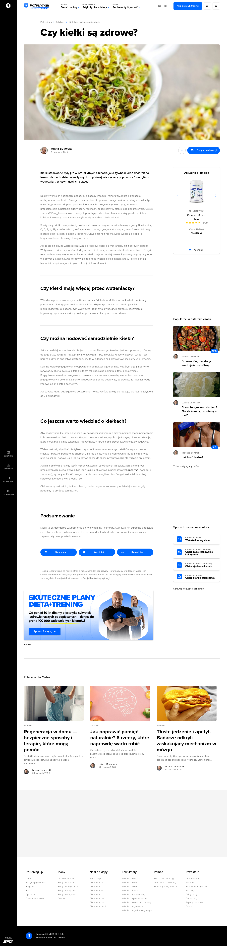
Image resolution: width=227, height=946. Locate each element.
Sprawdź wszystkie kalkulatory (188, 588)
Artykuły (60, 22)
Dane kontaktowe (35, 898)
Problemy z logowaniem (166, 886)
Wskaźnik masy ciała (197, 539)
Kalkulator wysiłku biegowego (137, 910)
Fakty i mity (191, 894)
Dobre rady (191, 898)
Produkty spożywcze (196, 886)
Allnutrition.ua (97, 902)
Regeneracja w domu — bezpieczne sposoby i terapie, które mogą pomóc (50, 741)
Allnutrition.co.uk (98, 906)
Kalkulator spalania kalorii (134, 898)
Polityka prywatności (36, 882)
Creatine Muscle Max (196, 217)
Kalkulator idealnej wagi (134, 894)
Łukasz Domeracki (41, 770)
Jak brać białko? (192, 457)
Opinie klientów (66, 878)
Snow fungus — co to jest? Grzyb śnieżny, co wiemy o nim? (199, 411)
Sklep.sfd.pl (95, 878)
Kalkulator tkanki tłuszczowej (136, 902)
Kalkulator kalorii (130, 890)
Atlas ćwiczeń (193, 878)
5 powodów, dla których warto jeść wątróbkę (197, 363)
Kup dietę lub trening (188, 5)
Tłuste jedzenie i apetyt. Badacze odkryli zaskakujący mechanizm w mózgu (186, 741)
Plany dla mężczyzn (68, 886)
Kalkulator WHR (129, 886)
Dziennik (8, 456)
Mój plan (8, 469)
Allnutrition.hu (97, 898)
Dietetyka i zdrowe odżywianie (84, 22)
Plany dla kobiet (66, 882)
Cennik (61, 898)
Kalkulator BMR (129, 882)
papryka (133, 470)
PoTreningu (46, 22)
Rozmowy (8, 481)
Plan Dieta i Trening (164, 878)
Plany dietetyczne (67, 890)
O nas (29, 878)
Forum (189, 906)
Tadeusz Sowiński (191, 356)
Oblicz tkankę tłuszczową (200, 577)
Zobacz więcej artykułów (186, 466)
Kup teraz (199, 249)
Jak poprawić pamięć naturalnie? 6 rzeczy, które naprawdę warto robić (119, 738)
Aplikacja (30, 894)
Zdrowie (28, 725)
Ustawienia (8, 494)
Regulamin (31, 886)
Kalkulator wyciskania (132, 906)
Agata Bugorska (61, 148)
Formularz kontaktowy (165, 882)
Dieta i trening (69, 6)
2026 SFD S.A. (56, 934)
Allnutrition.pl (96, 882)
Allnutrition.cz (96, 886)
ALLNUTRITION (197, 211)
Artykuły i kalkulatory (94, 6)
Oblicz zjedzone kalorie (198, 565)
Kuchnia (190, 882)
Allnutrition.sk (96, 890)
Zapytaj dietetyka (194, 902)
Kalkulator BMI (129, 878)
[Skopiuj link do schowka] (182, 150)
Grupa (8, 938)
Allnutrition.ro (96, 894)
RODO (29, 890)
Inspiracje (190, 890)
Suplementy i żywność (125, 6)
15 (215, 351)
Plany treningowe (66, 894)
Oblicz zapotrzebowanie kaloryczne (199, 552)
